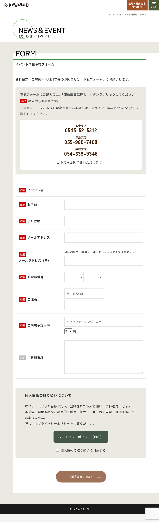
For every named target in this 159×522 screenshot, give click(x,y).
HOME (112, 14)
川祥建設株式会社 (25, 5)
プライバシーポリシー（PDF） (81, 436)
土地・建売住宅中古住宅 (137, 5)
